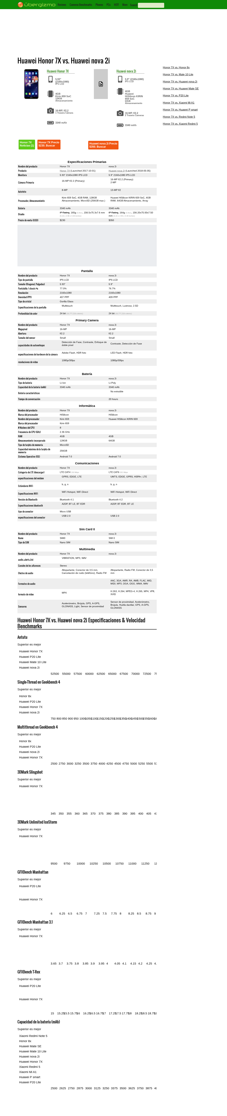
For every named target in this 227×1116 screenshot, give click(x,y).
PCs (109, 5)
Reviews (62, 5)
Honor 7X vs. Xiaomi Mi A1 (178, 102)
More (124, 5)
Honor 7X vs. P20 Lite (176, 95)
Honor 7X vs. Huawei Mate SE (181, 88)
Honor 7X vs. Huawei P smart (180, 109)
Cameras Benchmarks (81, 5)
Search (133, 5)
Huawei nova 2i (117, 170)
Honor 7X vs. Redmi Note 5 (179, 116)
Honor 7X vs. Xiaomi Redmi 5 (180, 123)
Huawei (52, 71)
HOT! (116, 5)
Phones (99, 5)
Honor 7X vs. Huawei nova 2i (180, 81)
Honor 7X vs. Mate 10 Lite (178, 74)
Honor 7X (63, 71)
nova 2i (131, 71)
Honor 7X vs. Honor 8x (176, 67)
